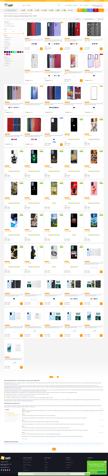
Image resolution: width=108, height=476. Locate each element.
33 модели (27, 261)
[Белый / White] (51, 43)
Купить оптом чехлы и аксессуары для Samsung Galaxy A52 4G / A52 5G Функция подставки (82, 443)
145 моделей (67, 102)
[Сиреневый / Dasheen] (18, 107)
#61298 (102, 261)
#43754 (82, 102)
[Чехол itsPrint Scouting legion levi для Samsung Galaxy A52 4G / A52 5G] (96, 235)
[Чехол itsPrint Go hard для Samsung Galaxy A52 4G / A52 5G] (74, 266)
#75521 (102, 38)
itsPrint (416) (9, 37)
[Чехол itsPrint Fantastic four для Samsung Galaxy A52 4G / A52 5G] (18, 203)
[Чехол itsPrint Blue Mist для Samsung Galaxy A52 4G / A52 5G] (16, 235)
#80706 (82, 38)
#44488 (82, 325)
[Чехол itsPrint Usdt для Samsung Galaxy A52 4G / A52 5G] (29, 171)
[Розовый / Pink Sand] (53, 43)
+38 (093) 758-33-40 (96, 5)
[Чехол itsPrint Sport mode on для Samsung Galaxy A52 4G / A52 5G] (71, 266)
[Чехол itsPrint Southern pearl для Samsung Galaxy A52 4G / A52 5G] (58, 171)
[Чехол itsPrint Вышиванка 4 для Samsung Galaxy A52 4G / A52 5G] (38, 266)
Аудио (24, 467)
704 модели (7, 325)
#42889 (102, 102)
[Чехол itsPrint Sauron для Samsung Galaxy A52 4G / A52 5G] (15, 203)
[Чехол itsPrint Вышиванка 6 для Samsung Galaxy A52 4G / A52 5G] (36, 266)
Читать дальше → (25, 438)
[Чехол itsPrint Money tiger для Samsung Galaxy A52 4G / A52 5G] (35, 171)
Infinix (63, 10)
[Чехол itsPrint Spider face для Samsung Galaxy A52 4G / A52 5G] (96, 171)
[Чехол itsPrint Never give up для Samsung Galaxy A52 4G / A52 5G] (73, 266)
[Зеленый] (52, 107)
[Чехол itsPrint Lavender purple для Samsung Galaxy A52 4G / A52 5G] (18, 266)
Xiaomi (37, 10)
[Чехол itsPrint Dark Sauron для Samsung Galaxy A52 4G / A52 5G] (16, 203)
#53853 (42, 102)
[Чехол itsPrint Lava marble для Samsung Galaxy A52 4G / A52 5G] (89, 139)
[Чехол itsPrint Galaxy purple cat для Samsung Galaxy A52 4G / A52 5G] (36, 235)
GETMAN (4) (8, 43)
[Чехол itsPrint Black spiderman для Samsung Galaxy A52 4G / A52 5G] (98, 171)
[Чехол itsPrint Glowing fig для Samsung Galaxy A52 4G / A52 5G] (98, 203)
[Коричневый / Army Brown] (73, 298)
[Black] (34, 43)
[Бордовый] (57, 107)
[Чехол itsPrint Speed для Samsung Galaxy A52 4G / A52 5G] (74, 139)
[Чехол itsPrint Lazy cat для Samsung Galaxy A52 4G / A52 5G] (78, 139)
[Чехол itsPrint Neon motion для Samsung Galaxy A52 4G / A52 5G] (73, 171)
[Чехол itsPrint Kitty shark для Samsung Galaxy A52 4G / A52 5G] (33, 235)
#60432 (82, 293)
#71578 (82, 70)
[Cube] (93, 43)
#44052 (62, 102)
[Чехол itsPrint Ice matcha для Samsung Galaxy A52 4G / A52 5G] (93, 203)
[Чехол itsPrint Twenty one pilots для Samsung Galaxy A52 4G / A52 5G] (18, 171)
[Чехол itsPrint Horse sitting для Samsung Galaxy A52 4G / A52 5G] (53, 203)
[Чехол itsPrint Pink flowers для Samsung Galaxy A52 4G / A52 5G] (11, 266)
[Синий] (55, 107)
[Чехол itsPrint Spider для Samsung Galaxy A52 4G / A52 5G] (73, 139)
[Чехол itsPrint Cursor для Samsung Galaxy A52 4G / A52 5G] (69, 139)
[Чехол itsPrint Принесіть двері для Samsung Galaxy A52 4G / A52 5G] (29, 203)
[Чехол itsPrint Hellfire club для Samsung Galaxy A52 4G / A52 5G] (73, 235)
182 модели (67, 70)
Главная (11, 13)
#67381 (102, 70)
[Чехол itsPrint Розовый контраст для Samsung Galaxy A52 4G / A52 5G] (15, 266)
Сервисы (89, 459)
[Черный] (50, 107)
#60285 (102, 293)
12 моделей (87, 197)
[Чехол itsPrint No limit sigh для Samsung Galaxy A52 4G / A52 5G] (76, 203)
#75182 (42, 70)
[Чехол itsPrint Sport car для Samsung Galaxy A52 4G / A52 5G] (76, 171)
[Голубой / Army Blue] (76, 298)
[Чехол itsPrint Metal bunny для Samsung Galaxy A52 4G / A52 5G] (71, 203)
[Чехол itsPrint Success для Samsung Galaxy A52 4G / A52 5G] (31, 171)
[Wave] (94, 43)
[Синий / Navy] (76, 43)
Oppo (57, 10)
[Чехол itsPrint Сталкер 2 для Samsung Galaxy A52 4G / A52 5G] (35, 266)
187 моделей (47, 102)
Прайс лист (75, 5)
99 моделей (87, 70)
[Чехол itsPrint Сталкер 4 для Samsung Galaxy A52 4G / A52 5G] (31, 266)
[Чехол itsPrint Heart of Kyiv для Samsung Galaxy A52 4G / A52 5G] (56, 171)
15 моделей (7, 197)
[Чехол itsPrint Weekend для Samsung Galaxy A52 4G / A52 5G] (9, 171)
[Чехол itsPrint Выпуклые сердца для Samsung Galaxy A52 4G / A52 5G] (18, 235)
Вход (81, 5)
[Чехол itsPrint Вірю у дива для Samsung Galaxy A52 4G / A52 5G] (38, 203)
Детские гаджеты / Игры (27, 459)
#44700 (62, 325)
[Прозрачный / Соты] (94, 266)
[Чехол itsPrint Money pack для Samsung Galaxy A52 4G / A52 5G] (36, 171)
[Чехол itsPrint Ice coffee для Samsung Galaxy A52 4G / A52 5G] (94, 203)
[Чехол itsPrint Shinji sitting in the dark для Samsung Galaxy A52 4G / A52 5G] (94, 235)
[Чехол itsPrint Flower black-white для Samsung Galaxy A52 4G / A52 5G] (9, 266)
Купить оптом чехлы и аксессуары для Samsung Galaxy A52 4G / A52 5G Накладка (49, 443)
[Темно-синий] (54, 107)
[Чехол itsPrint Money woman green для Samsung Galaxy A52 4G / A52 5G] (33, 171)
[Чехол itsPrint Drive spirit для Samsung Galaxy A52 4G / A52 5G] (74, 171)
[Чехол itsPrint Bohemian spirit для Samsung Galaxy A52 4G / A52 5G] (15, 171)
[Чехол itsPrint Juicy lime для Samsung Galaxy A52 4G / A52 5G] (91, 203)
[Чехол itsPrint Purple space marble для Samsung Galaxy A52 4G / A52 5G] (93, 139)
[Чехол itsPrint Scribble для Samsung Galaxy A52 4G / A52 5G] (76, 139)
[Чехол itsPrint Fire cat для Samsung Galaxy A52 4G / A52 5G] (38, 235)
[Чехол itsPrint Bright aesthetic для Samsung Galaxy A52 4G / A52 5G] (53, 235)
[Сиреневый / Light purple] (56, 75)
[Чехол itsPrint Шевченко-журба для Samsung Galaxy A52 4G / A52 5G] (49, 171)
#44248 (102, 325)
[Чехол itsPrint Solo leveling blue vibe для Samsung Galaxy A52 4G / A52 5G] (93, 235)
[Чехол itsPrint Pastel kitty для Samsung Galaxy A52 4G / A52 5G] (31, 235)
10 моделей (87, 229)
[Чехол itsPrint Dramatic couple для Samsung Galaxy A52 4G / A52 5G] (69, 203)
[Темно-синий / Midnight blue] (16, 107)
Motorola (43, 10)
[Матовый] (35, 330)
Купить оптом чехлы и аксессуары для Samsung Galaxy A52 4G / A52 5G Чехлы (18, 443)
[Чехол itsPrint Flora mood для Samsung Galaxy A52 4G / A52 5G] (13, 266)
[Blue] (36, 43)
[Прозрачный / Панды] (93, 266)
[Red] (32, 43)
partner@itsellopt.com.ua (98, 6)
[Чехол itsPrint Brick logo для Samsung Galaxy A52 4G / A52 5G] (55, 235)
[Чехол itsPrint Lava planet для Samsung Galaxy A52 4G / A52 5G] (55, 266)
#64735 (22, 102)
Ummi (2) (8, 46)
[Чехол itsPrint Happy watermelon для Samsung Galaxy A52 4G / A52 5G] (96, 203)
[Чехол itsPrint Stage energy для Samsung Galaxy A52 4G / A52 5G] (11, 171)
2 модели (46, 197)
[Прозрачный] (14, 330)
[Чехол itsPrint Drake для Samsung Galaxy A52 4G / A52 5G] (16, 171)
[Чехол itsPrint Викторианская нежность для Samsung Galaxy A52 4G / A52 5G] (15, 235)
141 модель (27, 38)
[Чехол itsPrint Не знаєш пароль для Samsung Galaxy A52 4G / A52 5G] (36, 203)
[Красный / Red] (73, 43)
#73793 (62, 70)
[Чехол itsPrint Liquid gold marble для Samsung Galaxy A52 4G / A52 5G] (98, 139)
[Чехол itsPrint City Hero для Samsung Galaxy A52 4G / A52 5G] (94, 171)
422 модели (87, 261)
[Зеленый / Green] (74, 43)
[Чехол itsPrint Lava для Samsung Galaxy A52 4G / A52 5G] (11, 235)
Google (51, 10)
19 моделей (67, 197)
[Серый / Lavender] (53, 75)
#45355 (22, 325)
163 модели (87, 102)
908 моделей (27, 325)
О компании (68, 459)
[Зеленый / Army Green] (74, 298)
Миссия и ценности (69, 462)
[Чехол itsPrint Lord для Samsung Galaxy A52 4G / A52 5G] (9, 203)
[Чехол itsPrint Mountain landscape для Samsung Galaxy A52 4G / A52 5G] (89, 235)
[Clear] (34, 75)
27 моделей (87, 38)
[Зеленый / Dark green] (56, 43)
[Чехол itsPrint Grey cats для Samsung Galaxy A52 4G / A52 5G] (35, 235)
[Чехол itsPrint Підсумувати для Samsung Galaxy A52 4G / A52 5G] (31, 203)
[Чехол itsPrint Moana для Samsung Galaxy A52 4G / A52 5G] (91, 171)
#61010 (22, 293)
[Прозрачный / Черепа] (96, 266)
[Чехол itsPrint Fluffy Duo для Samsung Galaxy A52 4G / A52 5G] (29, 235)
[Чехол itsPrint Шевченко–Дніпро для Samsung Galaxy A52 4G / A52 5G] (51, 171)
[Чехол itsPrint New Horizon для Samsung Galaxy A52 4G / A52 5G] (49, 235)
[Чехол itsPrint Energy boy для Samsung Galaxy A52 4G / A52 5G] (56, 235)
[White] (91, 43)
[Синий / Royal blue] (58, 75)
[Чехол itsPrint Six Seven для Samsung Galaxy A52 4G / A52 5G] (55, 203)
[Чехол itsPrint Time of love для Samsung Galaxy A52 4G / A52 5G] (73, 203)
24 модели (27, 229)
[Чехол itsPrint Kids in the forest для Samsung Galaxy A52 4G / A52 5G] (74, 235)
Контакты (67, 467)
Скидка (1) (8, 63)
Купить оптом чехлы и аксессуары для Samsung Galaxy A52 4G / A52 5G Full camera (78, 444)
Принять (87, 474)
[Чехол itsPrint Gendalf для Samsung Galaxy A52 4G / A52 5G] (13, 203)
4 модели (66, 261)
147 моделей (27, 70)
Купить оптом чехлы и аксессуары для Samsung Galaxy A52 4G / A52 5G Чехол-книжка (81, 446)
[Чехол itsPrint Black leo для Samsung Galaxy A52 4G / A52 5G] (71, 139)
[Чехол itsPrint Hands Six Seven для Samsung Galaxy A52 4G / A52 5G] (35, 203)
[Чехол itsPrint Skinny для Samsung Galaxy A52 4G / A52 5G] (33, 203)
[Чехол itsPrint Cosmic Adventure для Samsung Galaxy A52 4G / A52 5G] (51, 235)
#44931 (22, 357)
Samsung (29, 10)
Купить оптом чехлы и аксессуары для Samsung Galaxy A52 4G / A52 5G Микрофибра (46, 444)
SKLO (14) (8, 39)
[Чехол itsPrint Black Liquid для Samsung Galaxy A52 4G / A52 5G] (13, 235)
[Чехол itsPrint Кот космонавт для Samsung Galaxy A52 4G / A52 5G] (53, 266)
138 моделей (47, 38)
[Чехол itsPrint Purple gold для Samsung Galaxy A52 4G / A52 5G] (94, 139)
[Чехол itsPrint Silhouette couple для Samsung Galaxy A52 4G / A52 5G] (74, 203)
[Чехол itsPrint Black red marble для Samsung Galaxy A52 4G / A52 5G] (91, 139)
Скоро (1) (7, 65)
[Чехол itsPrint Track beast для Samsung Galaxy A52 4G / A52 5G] (69, 171)
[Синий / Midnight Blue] (58, 43)
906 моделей (87, 325)
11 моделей (7, 261)
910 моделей (67, 325)
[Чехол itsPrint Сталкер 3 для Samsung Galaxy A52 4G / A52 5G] (33, 266)
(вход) (31, 80)
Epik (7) (8, 41)
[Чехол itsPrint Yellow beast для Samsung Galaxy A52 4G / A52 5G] (71, 171)
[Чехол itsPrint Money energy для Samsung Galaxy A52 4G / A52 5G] (38, 171)
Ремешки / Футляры (26, 462)
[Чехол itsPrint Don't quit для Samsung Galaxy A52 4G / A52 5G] (76, 266)
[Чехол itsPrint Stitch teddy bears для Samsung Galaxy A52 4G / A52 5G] (89, 171)
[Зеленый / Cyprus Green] (55, 43)
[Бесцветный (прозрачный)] (74, 75)
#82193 (42, 38)
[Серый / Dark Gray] (11, 107)
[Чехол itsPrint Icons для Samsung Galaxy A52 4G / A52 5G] (13, 171)
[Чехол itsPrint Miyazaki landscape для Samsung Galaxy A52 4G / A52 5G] (98, 235)
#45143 (42, 325)
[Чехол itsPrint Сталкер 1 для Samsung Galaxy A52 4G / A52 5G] (29, 266)
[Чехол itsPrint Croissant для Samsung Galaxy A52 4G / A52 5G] (89, 203)
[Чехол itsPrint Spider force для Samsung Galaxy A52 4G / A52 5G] (93, 171)
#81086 (62, 38)
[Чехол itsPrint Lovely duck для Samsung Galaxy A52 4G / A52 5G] (78, 203)
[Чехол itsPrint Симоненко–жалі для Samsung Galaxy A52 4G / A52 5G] (53, 171)
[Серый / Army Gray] (71, 298)
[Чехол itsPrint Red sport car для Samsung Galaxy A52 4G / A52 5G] (78, 171)
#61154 (42, 293)
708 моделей (47, 325)
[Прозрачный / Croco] (91, 266)
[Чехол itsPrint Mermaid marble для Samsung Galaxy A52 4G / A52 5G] (96, 139)
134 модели (7, 102)
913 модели (7, 357)
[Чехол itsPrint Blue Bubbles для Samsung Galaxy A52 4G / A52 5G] (9, 235)
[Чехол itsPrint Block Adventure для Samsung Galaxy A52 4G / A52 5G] (58, 235)
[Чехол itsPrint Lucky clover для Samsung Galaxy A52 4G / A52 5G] (16, 266)
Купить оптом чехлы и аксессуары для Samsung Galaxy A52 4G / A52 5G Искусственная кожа (47, 446)
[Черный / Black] (49, 43)
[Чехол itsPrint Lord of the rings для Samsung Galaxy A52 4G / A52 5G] (11, 203)
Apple (23, 10)
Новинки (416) (9, 61)
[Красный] (14, 139)
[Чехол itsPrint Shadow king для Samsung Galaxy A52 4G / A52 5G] (91, 235)
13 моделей (27, 197)
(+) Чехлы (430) (10, 23)
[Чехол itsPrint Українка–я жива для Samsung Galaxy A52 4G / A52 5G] (55, 171)
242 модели (27, 102)
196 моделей (67, 38)
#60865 (62, 293)
